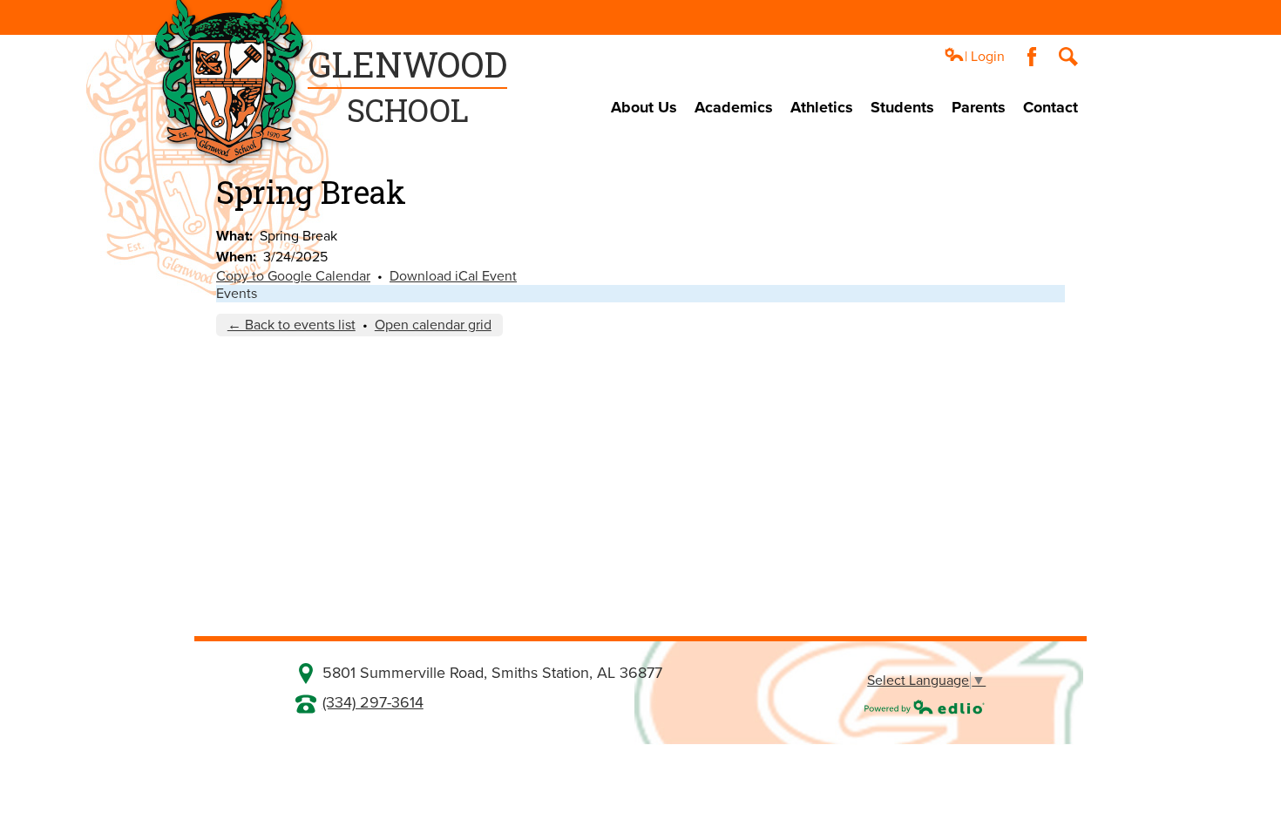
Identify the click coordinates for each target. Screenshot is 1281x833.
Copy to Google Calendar (293, 276)
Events (236, 293)
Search (1068, 56)
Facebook (1031, 56)
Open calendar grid (433, 325)
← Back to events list (291, 325)
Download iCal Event (453, 276)
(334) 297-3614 (373, 702)
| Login (985, 56)
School (407, 86)
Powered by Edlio (925, 706)
